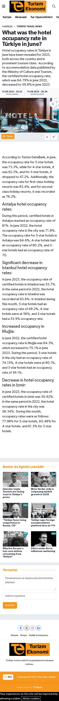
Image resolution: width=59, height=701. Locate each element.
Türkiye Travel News (29, 26)
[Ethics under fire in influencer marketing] (43, 538)
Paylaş (9, 136)
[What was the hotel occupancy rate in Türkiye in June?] (29, 115)
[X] (26, 628)
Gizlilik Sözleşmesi (38, 635)
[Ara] (54, 6)
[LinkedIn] (38, 628)
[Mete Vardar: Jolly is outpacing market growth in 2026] (43, 479)
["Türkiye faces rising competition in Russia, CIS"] (15, 510)
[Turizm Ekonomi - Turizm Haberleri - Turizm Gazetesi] (28, 6)
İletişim (14, 635)
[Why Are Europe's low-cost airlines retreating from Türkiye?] (15, 538)
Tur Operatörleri (41, 17)
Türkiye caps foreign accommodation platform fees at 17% (43, 523)
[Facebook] (20, 628)
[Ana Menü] (3, 6)
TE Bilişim (37, 687)
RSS (9, 677)
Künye (23, 635)
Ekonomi (21, 17)
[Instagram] (32, 628)
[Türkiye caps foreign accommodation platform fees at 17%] (43, 510)
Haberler (7, 26)
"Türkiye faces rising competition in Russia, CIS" (14, 523)
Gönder (10, 605)
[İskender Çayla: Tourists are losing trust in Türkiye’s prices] (15, 479)
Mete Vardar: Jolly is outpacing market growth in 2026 (42, 492)
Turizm (6, 17)
